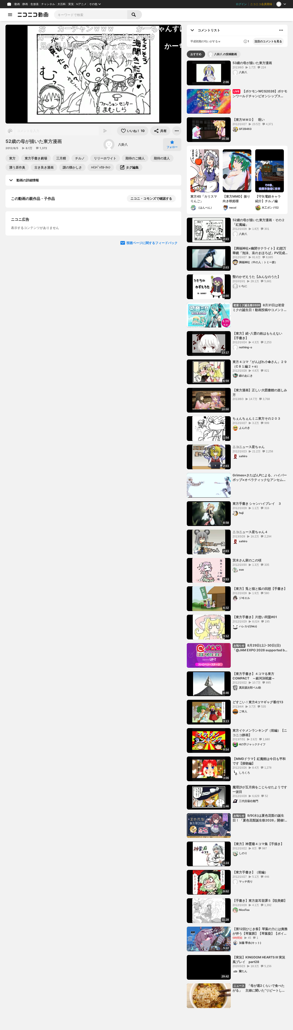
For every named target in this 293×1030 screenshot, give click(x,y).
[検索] (134, 14)
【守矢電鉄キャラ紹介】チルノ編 (268, 198)
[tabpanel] (237, 534)
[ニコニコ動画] (33, 14)
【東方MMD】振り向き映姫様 (236, 198)
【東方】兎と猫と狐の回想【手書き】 (260, 588)
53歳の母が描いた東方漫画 (252, 63)
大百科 (61, 4)
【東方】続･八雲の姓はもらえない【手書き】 (257, 335)
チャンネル (48, 4)
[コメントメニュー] (281, 30)
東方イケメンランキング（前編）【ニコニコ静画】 (260, 732)
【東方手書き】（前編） (250, 872)
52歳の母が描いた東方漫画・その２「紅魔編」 (259, 222)
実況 (71, 4)
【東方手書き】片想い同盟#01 (255, 617)
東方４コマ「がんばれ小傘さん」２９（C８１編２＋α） (260, 364)
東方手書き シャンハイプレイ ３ (257, 503)
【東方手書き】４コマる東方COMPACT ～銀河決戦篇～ (254, 676)
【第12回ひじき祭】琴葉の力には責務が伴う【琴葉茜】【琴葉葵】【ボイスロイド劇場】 (260, 931)
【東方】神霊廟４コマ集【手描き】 (258, 844)
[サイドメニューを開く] (10, 14)
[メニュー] (176, 130)
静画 (25, 4)
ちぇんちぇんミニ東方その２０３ (257, 418)
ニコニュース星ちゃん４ (250, 532)
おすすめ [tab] (195, 54)
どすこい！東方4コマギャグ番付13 (258, 702)
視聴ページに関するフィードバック (152, 363)
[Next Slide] (172, 319)
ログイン (241, 4)
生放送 (34, 4)
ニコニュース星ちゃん (249, 447)
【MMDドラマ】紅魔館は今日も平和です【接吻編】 (259, 761)
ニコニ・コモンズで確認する (151, 198)
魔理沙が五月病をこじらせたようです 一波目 (260, 789)
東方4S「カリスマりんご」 (203, 198)
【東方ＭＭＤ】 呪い (249, 119)
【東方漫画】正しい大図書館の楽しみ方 (260, 392)
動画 (17, 4)
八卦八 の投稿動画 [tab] (225, 54)
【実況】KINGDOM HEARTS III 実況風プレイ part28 (259, 959)
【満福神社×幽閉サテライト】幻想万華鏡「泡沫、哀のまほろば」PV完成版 (259, 250)
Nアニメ (81, 4)
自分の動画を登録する (37, 277)
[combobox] (90, 14)
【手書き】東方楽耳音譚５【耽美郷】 (260, 900)
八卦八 (123, 144)
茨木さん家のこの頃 (247, 560)
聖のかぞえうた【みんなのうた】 (257, 277)
